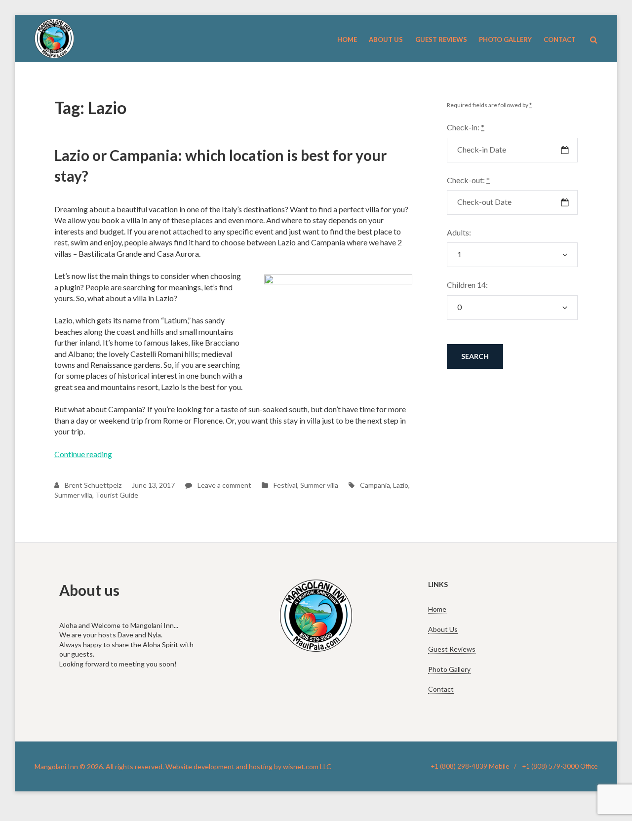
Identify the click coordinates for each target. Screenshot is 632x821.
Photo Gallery (449, 669)
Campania (375, 485)
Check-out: (468, 180)
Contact (441, 689)
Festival (285, 485)
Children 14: (467, 284)
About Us (443, 629)
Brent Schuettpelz (92, 485)
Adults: (459, 232)
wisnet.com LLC (307, 766)
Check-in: (465, 127)
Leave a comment (223, 485)
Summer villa (319, 485)
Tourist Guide (116, 495)
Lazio (400, 485)
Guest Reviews (451, 649)
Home (437, 609)
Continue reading (83, 454)
